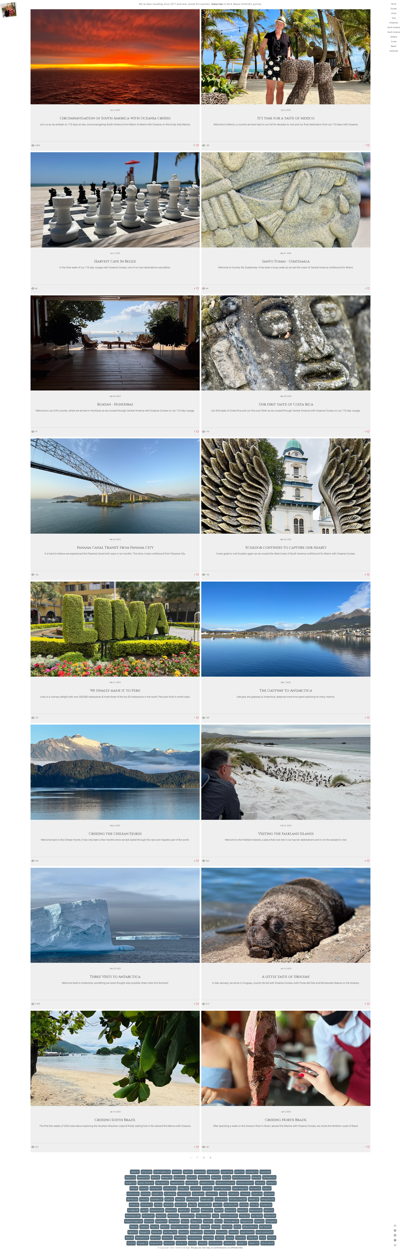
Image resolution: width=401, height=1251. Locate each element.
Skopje (210, 1232)
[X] (395, 1240)
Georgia (269, 1193)
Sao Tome (266, 1226)
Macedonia (157, 1210)
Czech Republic (222, 1188)
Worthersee (216, 1243)
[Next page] (210, 1157)
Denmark (255, 1188)
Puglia (144, 1226)
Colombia (156, 1188)
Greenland (193, 1199)
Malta (196, 1210)
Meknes (243, 1210)
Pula (155, 1226)
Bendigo (167, 1177)
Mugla (161, 1215)
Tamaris (168, 1237)
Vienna (169, 1243)
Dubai (267, 1188)
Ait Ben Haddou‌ (162, 1171)
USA (272, 1237)
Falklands (212, 1193)
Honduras (147, 1204)
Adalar (135, 1171)
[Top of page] (395, 1225)
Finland (234, 1193)
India (159, 1204)
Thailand (181, 1237)
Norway (245, 1215)
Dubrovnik (133, 1193)
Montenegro (133, 1215)
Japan (218, 1204)
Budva (256, 1177)
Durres (146, 1193)
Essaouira (184, 1193)
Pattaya (196, 1221)
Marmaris (207, 1210)
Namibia (173, 1215)
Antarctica (393, 22)
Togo (230, 1237)
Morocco (149, 1215)
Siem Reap (170, 1232)
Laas (145, 1210)
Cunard (208, 1188)
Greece (180, 1199)
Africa (393, 13)
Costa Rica (170, 1188)
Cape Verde (162, 1182)
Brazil (227, 1177)
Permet (209, 1221)
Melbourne (256, 1210)
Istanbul (181, 1204)
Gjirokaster (157, 1199)
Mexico (269, 1210)
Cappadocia (178, 1182)
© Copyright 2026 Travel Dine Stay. (174, 1247)
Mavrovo (230, 1210)
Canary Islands (146, 1182)
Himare (134, 1204)
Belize (156, 1177)
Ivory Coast (205, 1204)
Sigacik (184, 1232)
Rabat (165, 1226)
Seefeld (133, 1232)
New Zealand (203, 1215)
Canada (131, 1182)
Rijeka (205, 1226)
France (257, 1193)
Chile (134, 1188)
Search (393, 46)
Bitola (192, 1177)
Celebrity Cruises (225, 1182)
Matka (219, 1210)
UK (263, 1237)
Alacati (177, 1171)
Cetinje (272, 1182)
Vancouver (156, 1243)
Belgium (130, 1177)
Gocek (169, 1199)
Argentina (227, 1171)
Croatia (183, 1188)
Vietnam (182, 1243)
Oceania (393, 36)
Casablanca (207, 1182)
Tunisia (241, 1237)
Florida (245, 1193)
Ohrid (149, 1221)
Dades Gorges (240, 1188)
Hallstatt (254, 1199)
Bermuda (180, 1177)
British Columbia (242, 1177)
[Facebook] (395, 1235)
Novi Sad (257, 1215)
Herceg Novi (268, 1199)
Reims (195, 1226)
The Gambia (195, 1237)
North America (394, 27)
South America (394, 32)
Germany (132, 1199)
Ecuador (157, 1193)
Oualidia (162, 1221)
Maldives (184, 1210)
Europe (394, 8)
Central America (245, 1182)
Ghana (144, 1199)
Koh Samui (231, 1204)
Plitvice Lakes (231, 1221)
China (144, 1188)
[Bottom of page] (395, 1245)
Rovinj (227, 1226)
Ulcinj (131, 1243)
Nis (216, 1215)
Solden (234, 1232)
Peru (219, 1221)
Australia (252, 1171)
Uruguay (143, 1243)
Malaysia (171, 1210)
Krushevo (266, 1204)
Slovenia (222, 1232)
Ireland (169, 1204)
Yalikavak (230, 1243)
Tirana (209, 1237)
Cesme (260, 1182)
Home (393, 4)
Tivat (220, 1237)
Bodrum (204, 1177)
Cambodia (269, 1177)
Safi (237, 1226)
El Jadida (170, 1193)
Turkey (253, 1237)
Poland (260, 1221)
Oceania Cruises (134, 1221)
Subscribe (394, 50)
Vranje (203, 1243)
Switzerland (142, 1237)
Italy (193, 1204)
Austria (265, 1171)
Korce (244, 1204)
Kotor (254, 1204)
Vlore (193, 1243)
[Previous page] (190, 1157)
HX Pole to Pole (238, 1199)
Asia (394, 18)
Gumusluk (221, 1199)
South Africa (248, 1232)
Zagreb (254, 1243)
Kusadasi (133, 1210)
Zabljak (242, 1243)
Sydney (156, 1237)
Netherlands (188, 1215)
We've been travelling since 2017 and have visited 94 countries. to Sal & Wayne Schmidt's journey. (200, 4)
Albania (200, 1171)
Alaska (188, 1171)
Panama (174, 1221)
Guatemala (207, 1199)
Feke (223, 1193)
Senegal (145, 1232)
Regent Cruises (180, 1226)
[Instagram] (395, 1230)
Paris (185, 1221)
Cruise (393, 41)
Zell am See (268, 1243)
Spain (130, 1237)
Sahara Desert (250, 1226)
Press (134, 1226)
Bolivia (216, 1177)
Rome (216, 1226)
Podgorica (247, 1221)
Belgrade (144, 1177)
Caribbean (192, 1182)
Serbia (157, 1232)
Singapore (197, 1232)
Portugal (271, 1221)
